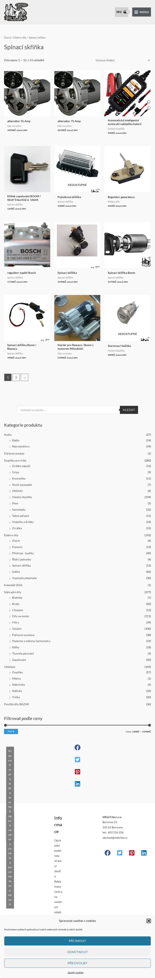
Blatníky (17, 597)
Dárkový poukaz (14, 453)
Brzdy (15, 603)
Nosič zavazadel (22, 484)
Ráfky (15, 647)
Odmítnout (77, 952)
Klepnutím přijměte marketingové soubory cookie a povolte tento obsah (10, 827)
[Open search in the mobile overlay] (77, 410)
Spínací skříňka (21, 565)
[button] (149, 921)
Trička (16, 697)
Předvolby (77, 963)
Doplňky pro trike (15, 460)
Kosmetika (18, 478)
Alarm (16, 540)
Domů (7, 37)
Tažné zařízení (20, 515)
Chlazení (17, 610)
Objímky (17, 490)
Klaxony (17, 547)
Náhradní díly (12, 592)
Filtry (15, 622)
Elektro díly (11, 535)
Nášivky (17, 691)
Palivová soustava (23, 635)
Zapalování (19, 659)
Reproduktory (21, 446)
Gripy (15, 472)
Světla (16, 571)
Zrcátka (17, 528)
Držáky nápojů (21, 466)
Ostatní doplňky (22, 497)
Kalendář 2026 (13, 585)
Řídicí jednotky (21, 559)
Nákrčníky (18, 684)
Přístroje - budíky (23, 553)
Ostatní (16, 628)
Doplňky (17, 672)
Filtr (11, 731)
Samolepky (19, 509)
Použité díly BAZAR (16, 704)
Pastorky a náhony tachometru (31, 641)
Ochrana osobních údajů (58, 902)
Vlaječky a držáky (23, 522)
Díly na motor (20, 616)
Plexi (15, 503)
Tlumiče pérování (23, 653)
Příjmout (77, 941)
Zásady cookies (76, 972)
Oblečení (9, 666)
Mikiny (16, 678)
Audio (8, 434)
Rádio (15, 440)
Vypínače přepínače (24, 578)
